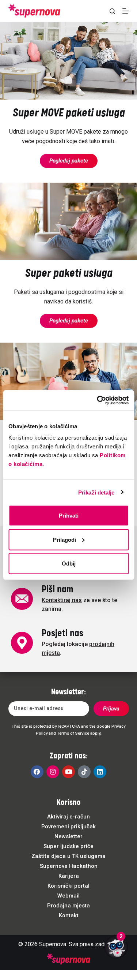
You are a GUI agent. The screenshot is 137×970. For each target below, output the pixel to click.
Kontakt (69, 915)
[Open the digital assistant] (116, 947)
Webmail (68, 895)
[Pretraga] (112, 11)
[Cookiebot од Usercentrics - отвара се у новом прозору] (97, 400)
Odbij (69, 563)
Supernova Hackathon (69, 866)
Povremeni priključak (68, 826)
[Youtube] (68, 771)
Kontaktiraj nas (62, 600)
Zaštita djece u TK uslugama (68, 856)
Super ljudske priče (68, 846)
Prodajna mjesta (68, 905)
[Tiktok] (84, 771)
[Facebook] (37, 771)
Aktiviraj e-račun (68, 816)
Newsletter (68, 836)
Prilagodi (64, 539)
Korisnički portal (68, 886)
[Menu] (125, 11)
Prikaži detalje (96, 492)
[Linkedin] (100, 771)
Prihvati (69, 515)
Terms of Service (73, 733)
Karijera (68, 876)
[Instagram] (52, 771)
